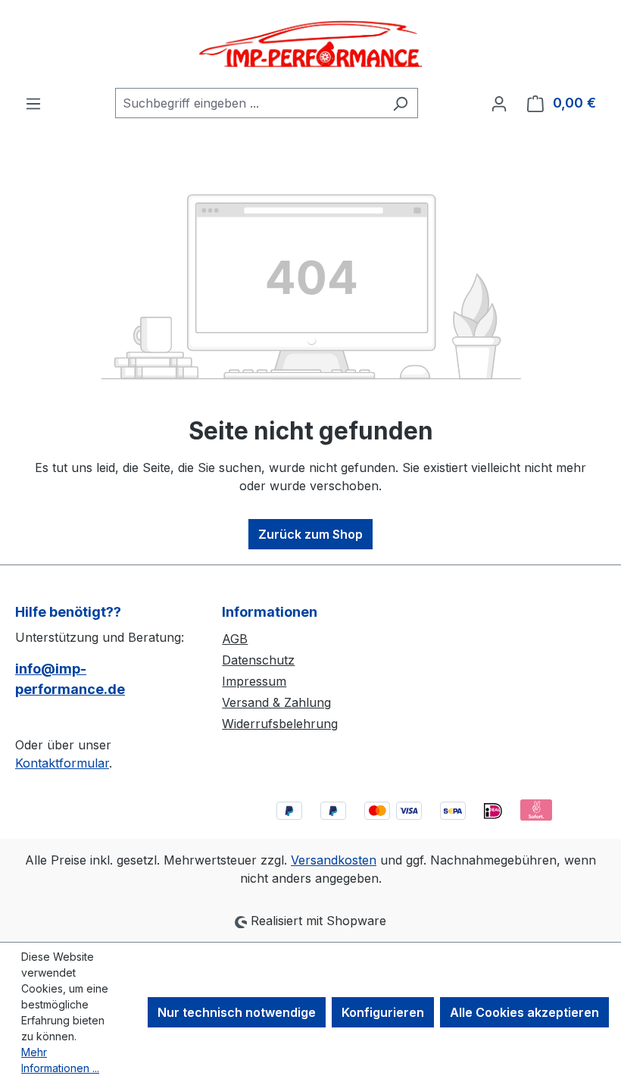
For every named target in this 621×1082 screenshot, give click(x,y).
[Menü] (33, 103)
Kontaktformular (62, 763)
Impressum (254, 681)
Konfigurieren (383, 1012)
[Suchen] (400, 103)
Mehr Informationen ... (60, 1060)
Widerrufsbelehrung (280, 723)
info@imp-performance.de (70, 679)
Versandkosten (333, 860)
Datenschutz (258, 660)
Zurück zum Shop (310, 534)
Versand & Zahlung (276, 702)
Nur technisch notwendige (237, 1012)
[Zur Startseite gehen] (310, 44)
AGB (235, 638)
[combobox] (249, 103)
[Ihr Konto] (499, 103)
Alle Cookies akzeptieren (524, 1012)
